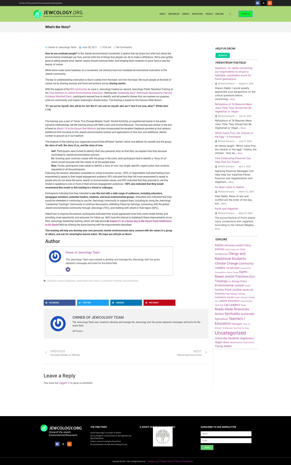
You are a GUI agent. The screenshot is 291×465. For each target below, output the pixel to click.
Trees (245, 324)
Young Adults (223, 346)
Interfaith (230, 297)
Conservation (233, 268)
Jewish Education (229, 300)
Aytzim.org (153, 461)
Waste (226, 342)
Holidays (241, 294)
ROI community (78, 89)
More (232, 99)
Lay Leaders (232, 304)
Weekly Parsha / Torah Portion (242, 342)
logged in (64, 382)
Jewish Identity (246, 301)
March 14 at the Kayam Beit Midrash (76, 128)
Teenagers (236, 323)
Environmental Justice (229, 285)
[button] (230, 14)
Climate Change (226, 263)
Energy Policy (239, 281)
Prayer (243, 305)
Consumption (220, 272)
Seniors (219, 313)
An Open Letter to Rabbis (229, 187)
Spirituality (232, 313)
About (162, 14)
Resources (174, 14)
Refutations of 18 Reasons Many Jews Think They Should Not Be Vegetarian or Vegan (233, 108)
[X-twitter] (263, 3)
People (209, 14)
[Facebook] (257, 3)
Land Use (219, 305)
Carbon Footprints (232, 249)
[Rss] (270, 3)
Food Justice (233, 289)
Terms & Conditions (184, 461)
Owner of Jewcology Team (83, 252)
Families (219, 289)
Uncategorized (130, 281)
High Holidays (231, 294)
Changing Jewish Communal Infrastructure (69, 281)
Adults (219, 245)
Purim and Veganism (226, 208)
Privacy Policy (166, 461)
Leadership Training (111, 281)
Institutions (220, 297)
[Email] (68, 269)
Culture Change (233, 272)
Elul (229, 281)
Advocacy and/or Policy (237, 245)
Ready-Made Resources (232, 309)
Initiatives (197, 14)
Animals (219, 249)
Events (185, 14)
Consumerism (245, 268)
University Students (227, 338)
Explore (219, 14)
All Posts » (78, 331)
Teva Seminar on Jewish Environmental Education (76, 92)
